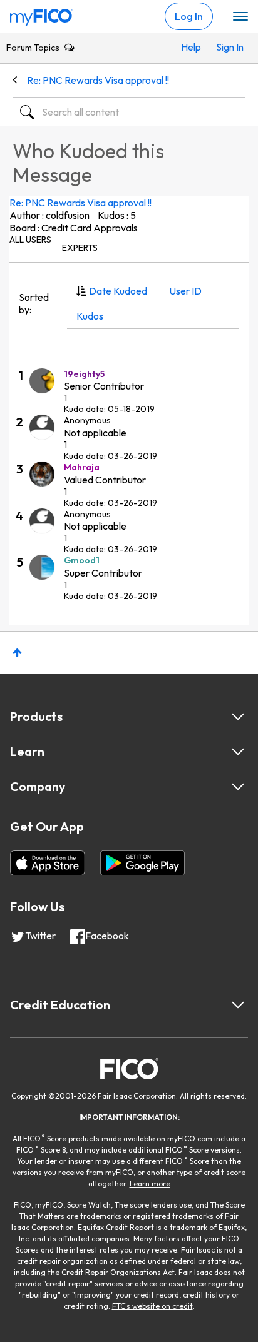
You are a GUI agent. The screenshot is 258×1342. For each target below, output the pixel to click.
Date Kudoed (118, 291)
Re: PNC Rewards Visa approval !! (80, 202)
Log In (189, 16)
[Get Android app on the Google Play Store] (142, 863)
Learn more (150, 1183)
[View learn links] (238, 752)
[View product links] (238, 717)
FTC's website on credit (152, 1306)
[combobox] (129, 112)
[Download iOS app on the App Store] (48, 863)
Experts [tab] (80, 247)
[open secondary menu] (240, 17)
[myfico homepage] (41, 14)
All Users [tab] (30, 239)
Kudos (89, 316)
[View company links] (238, 787)
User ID (185, 291)
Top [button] (17, 653)
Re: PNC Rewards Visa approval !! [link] (98, 80)
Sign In (227, 47)
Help (191, 47)
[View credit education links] (238, 1005)
